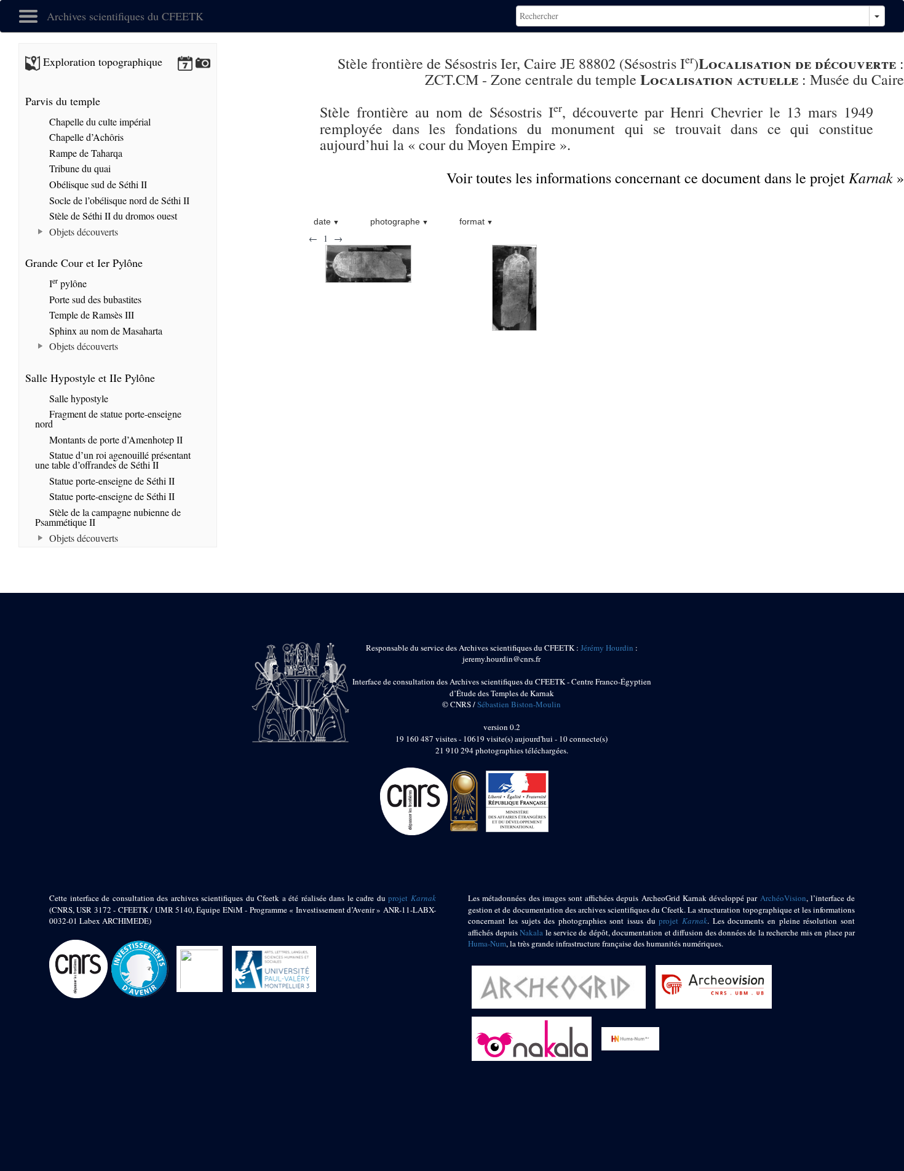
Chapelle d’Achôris (85, 136)
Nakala (531, 932)
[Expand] (41, 232)
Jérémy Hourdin (607, 647)
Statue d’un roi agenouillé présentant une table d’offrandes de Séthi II (113, 459)
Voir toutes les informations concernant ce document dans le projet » (675, 178)
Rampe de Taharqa (84, 152)
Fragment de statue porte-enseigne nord (108, 418)
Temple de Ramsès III (90, 314)
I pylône (67, 283)
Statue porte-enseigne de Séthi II (111, 480)
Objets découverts (82, 231)
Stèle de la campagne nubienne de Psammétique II (108, 517)
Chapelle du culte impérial (99, 121)
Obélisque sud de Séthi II (97, 184)
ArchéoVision (783, 897)
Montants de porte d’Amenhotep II (115, 439)
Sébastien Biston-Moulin (519, 704)
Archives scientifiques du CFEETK (125, 16)
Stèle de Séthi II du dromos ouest (112, 215)
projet (412, 897)
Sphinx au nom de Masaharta (104, 330)
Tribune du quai (79, 168)
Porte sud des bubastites (94, 299)
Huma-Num (487, 943)
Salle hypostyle (77, 398)
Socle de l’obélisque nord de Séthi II (118, 200)
